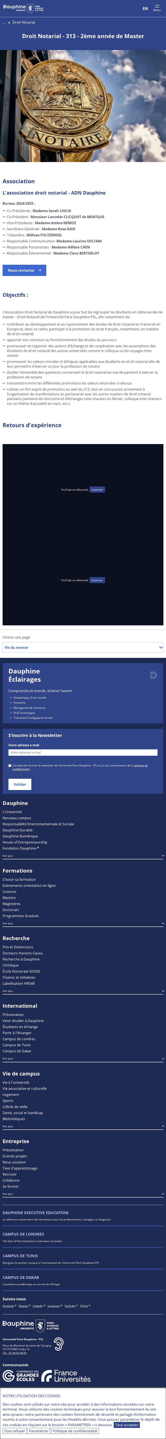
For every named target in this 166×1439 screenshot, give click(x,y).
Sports (8, 1100)
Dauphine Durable (18, 830)
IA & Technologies (24, 712)
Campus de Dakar (17, 1051)
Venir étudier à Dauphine (23, 1020)
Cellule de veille (15, 1106)
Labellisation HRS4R (19, 983)
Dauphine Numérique (20, 836)
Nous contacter (21, 270)
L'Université (12, 812)
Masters (9, 897)
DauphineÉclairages (24, 675)
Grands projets (15, 1156)
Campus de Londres (19, 1039)
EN (145, 8)
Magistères (12, 903)
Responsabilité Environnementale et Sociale (38, 824)
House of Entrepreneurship (25, 842)
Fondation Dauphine (19, 848)
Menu (157, 10)
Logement (11, 1094)
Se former (11, 1186)
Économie (20, 702)
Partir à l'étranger (17, 1032)
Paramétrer (39, 1430)
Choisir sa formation (19, 879)
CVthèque (11, 965)
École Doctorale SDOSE (21, 971)
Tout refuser (14, 1430)
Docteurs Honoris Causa (23, 953)
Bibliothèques (14, 1118)
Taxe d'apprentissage (20, 1168)
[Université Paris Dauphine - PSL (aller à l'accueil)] (23, 8)
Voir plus (8, 855)
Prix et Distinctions (18, 947)
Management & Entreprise (30, 707)
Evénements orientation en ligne (29, 885)
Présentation (13, 1014)
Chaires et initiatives (19, 977)
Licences (9, 891)
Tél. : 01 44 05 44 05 (15, 1353)
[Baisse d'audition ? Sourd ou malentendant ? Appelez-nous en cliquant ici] (59, 1347)
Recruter (10, 1174)
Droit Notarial (24, 22)
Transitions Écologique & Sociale (33, 717)
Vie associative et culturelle (25, 1088)
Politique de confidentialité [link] (75, 1430)
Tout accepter (126, 1424)
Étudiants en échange (20, 1026)
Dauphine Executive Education (36, 1212)
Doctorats (11, 909)
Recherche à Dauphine (21, 959)
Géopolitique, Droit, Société (30, 697)
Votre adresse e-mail (23, 745)
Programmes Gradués (21, 915)
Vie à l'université (16, 1082)
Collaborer (11, 1180)
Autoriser (97, 489)
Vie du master (16, 647)
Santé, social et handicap (23, 1112)
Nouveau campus (17, 818)
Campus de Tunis (17, 1045)
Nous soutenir (14, 1162)
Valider (20, 784)
